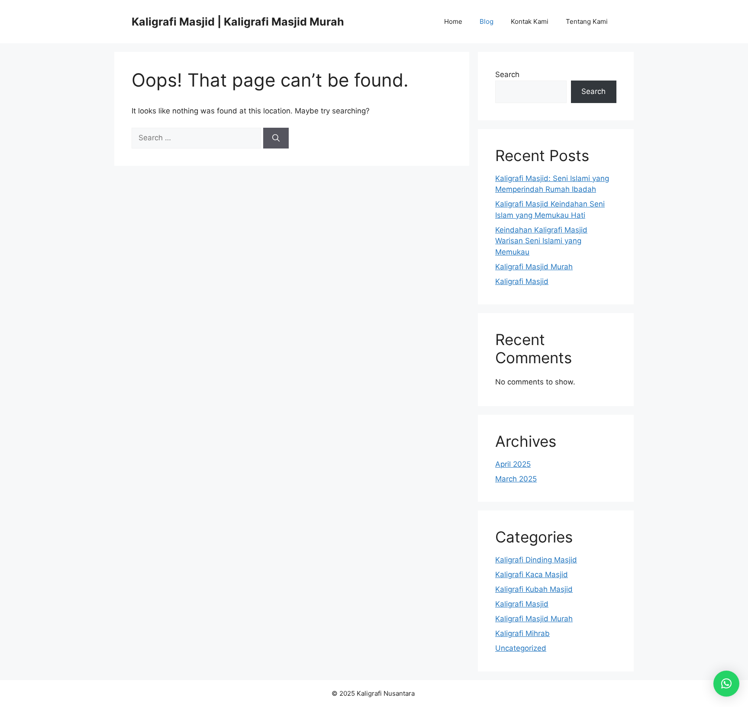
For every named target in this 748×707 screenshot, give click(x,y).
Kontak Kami (529, 21)
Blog (486, 21)
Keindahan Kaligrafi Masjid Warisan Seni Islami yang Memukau (541, 241)
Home (453, 21)
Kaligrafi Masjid (521, 281)
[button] (726, 684)
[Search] (276, 138)
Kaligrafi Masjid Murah (534, 266)
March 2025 (516, 479)
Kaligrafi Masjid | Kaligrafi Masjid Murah (238, 21)
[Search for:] (197, 137)
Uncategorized (520, 648)
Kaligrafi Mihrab (522, 633)
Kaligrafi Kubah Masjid (534, 589)
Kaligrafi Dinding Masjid (536, 559)
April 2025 (513, 464)
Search (507, 74)
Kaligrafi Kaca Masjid (531, 574)
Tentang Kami (587, 21)
